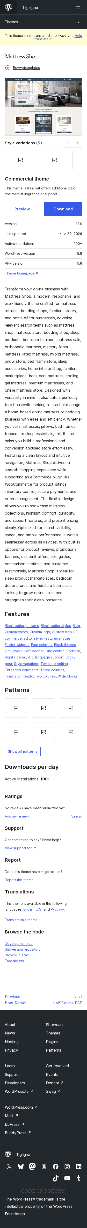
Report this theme (19, 880)
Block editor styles (56, 626)
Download (63, 209)
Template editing (54, 664)
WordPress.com (21, 1107)
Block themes (65, 645)
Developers (15, 1082)
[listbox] (43, 720)
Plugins (52, 1041)
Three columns (52, 670)
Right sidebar (15, 657)
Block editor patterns (22, 626)
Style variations (26, 664)
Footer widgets (17, 645)
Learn (10, 1065)
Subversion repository (23, 949)
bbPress (14, 1124)
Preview (22, 209)
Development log (19, 943)
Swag (53, 1091)
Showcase (55, 1024)
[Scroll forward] (77, 143)
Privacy (11, 1050)
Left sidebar (34, 651)
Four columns (41, 645)
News (10, 1033)
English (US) (33, 909)
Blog (76, 626)
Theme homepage (20, 273)
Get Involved (57, 1065)
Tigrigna (23, 1154)
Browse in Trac (17, 955)
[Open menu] (79, 7)
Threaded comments (21, 670)
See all (76, 816)
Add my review (17, 816)
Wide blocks (68, 676)
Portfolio (73, 651)
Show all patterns (22, 751)
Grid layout (13, 651)
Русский (57, 909)
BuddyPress (18, 1132)
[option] (16, 708)
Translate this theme (21, 920)
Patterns (53, 1050)
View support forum (20, 848)
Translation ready (19, 676)
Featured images (57, 638)
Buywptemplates (26, 68)
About (10, 1024)
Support (12, 1074)
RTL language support (46, 657)
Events (52, 1074)
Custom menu (63, 632)
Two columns (45, 676)
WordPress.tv (19, 1091)
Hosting (12, 1041)
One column (55, 651)
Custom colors (16, 632)
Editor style (33, 638)
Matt (11, 1115)
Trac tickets (14, 961)
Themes (11, 22)
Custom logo (40, 632)
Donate (55, 1082)
